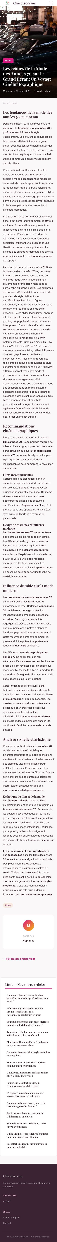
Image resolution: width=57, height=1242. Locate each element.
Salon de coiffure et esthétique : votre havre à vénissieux (26, 1125)
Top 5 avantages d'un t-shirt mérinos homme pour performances (26, 1064)
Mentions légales (11, 1217)
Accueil (6, 103)
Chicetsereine (24, 3)
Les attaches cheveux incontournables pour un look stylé (27, 1145)
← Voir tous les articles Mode (19, 958)
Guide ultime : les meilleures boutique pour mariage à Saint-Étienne (27, 1135)
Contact (7, 1223)
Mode (8, 61)
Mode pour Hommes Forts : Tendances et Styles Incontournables (27, 1043)
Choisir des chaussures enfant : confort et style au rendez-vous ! (27, 1074)
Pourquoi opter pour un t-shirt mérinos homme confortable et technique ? (28, 1023)
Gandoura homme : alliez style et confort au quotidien (28, 1054)
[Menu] (51, 3)
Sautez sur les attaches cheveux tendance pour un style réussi (23, 1084)
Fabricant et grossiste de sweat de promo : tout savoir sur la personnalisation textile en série (25, 1011)
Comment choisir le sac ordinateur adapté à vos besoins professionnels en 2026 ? (27, 998)
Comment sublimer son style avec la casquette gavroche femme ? (26, 1105)
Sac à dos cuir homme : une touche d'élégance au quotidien (25, 1115)
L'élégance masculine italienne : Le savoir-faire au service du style (25, 1094)
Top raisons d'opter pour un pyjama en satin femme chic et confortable (27, 1033)
